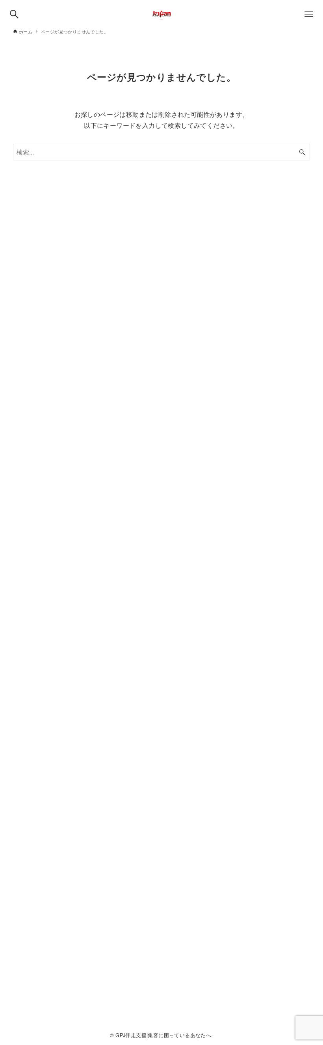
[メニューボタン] (309, 14)
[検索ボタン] (14, 14)
